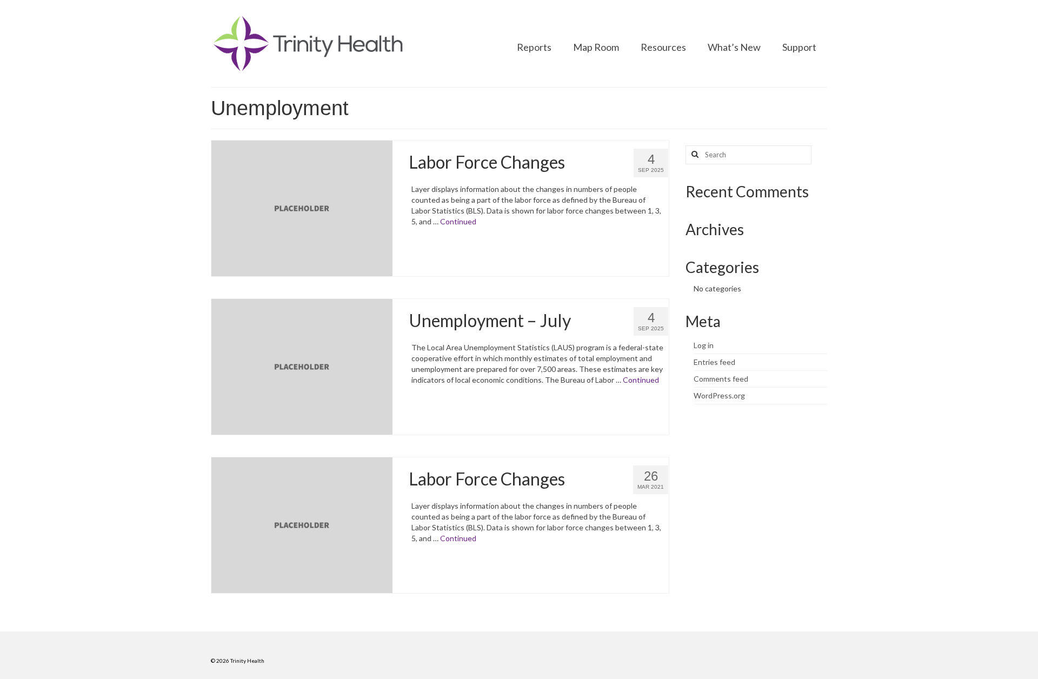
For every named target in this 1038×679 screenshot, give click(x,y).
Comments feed (721, 378)
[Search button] (694, 154)
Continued (458, 221)
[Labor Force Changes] (301, 207)
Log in (704, 345)
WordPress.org (719, 395)
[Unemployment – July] (301, 365)
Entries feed (714, 362)
